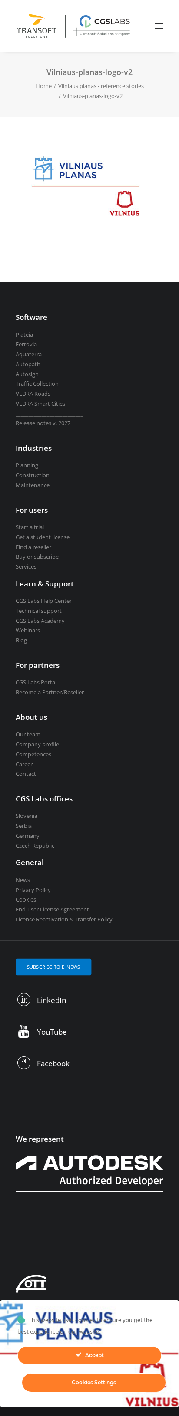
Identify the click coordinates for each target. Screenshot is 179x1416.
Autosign (27, 374)
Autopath (28, 364)
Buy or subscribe (37, 556)
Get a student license (43, 537)
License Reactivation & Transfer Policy (64, 919)
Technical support (39, 611)
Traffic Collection (37, 383)
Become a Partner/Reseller (50, 692)
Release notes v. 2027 (43, 423)
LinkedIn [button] (51, 1000)
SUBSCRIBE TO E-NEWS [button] (53, 967)
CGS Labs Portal (36, 682)
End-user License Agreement (52, 909)
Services (26, 566)
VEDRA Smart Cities (40, 403)
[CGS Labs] (74, 26)
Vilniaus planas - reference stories (101, 86)
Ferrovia (26, 344)
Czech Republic (35, 846)
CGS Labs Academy (40, 621)
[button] (159, 26)
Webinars (28, 630)
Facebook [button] (53, 1063)
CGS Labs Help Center (44, 601)
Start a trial (30, 527)
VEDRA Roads (33, 393)
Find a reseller (33, 547)
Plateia (24, 335)
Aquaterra (29, 354)
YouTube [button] (52, 1032)
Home (44, 86)
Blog (21, 640)
